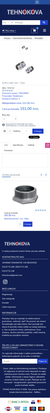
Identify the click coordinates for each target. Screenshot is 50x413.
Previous (41, 175)
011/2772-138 (8, 271)
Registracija (7, 294)
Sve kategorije (8, 298)
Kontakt (5, 303)
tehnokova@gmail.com (12, 275)
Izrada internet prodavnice (20, 392)
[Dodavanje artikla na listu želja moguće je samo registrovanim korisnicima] (10, 131)
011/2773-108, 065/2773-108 (15, 267)
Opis (6, 145)
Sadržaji (31, 145)
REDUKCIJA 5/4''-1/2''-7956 (16, 219)
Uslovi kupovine (9, 307)
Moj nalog (9, 30)
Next (45, 175)
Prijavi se (43, 361)
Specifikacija (18, 145)
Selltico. (37, 392)
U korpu (37, 131)
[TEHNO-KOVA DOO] (25, 12)
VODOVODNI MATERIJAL (22, 38)
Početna (7, 38)
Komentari (8, 150)
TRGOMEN (38, 38)
